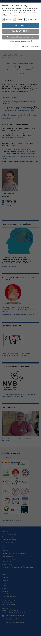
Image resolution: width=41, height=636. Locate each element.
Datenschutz (35, 46)
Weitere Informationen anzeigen (19, 41)
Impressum (25, 46)
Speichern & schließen (20, 31)
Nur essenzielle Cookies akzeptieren (20, 37)
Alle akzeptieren (20, 25)
